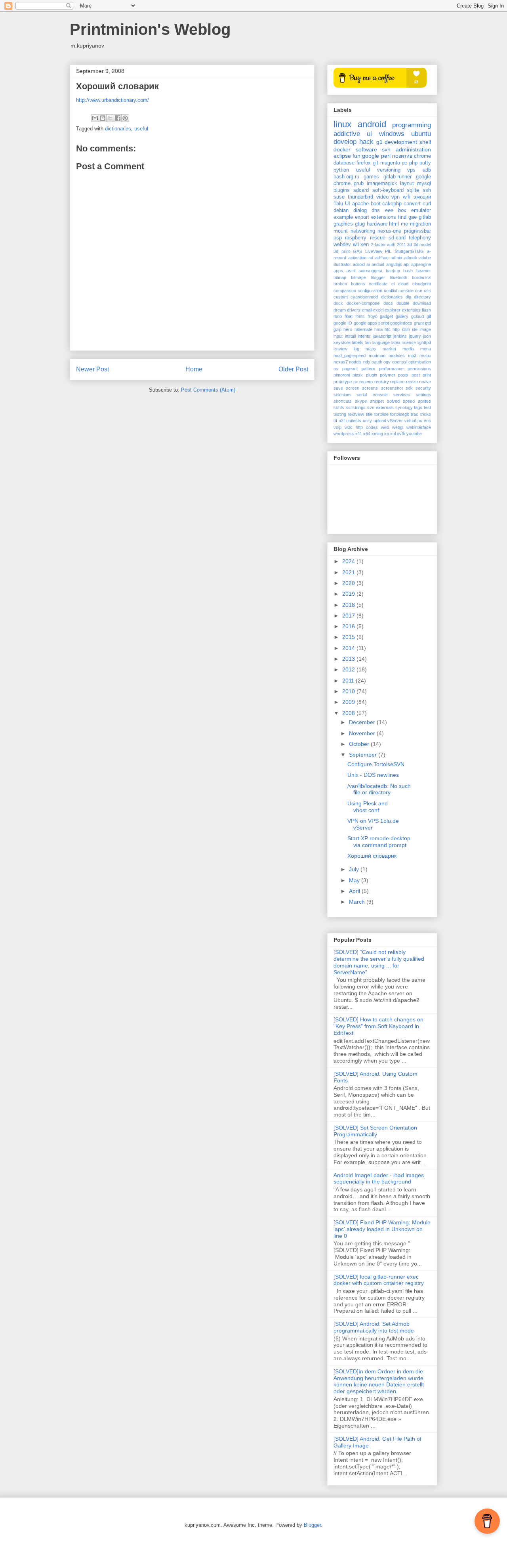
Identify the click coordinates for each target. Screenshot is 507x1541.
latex (395, 342)
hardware (377, 224)
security (423, 388)
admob (410, 257)
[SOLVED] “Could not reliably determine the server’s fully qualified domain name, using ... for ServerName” (379, 962)
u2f (342, 420)
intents (364, 336)
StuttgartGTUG (409, 251)
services (401, 394)
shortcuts (343, 401)
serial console (372, 394)
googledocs (401, 323)
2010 (349, 691)
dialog (360, 210)
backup (393, 270)
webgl (397, 427)
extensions (383, 217)
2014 (349, 648)
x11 (358, 433)
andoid (378, 264)
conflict (390, 290)
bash (408, 270)
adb (427, 170)
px (355, 381)
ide (414, 329)
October (360, 744)
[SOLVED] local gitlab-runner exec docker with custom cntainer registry (379, 1280)
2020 (349, 583)
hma (378, 329)
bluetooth (398, 277)
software (366, 149)
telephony (420, 238)
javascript (382, 336)
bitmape (358, 277)
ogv (387, 361)
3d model (422, 244)
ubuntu (421, 134)
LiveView (373, 251)
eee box (395, 210)
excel (378, 310)
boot (376, 203)
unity (367, 420)
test (427, 407)
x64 (366, 433)
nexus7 (341, 361)
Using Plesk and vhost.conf (367, 806)
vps (411, 170)
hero (347, 329)
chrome (422, 156)
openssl (399, 361)
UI (347, 203)
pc (404, 163)
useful (141, 129)
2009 (349, 702)
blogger (378, 277)
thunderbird (360, 197)
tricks (425, 414)
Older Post (293, 369)
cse (418, 290)
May (355, 880)
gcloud (417, 316)
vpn (395, 197)
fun (356, 156)
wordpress (344, 433)
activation (357, 257)
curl (427, 203)
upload (380, 420)
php (413, 163)
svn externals (380, 407)
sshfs (339, 407)
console (406, 290)
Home (193, 369)
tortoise (381, 414)
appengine (421, 264)
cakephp (392, 203)
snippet (377, 401)
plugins (342, 190)
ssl (348, 407)
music (425, 355)
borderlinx (421, 277)
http (396, 329)
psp (338, 238)
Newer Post (92, 369)
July (354, 869)
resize (412, 381)
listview (340, 348)
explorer (392, 310)
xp (386, 433)
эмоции (422, 197)
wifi (406, 197)
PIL (388, 251)
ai (368, 264)
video (382, 197)
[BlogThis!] (103, 118)
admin (396, 257)
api (406, 264)
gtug (360, 224)
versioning (388, 170)
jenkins (400, 336)
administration (413, 149)
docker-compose (363, 303)
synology (404, 407)
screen (352, 388)
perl (386, 156)
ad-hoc (382, 257)
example (343, 217)
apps (338, 270)
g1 (379, 142)
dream (340, 310)
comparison (345, 290)
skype (361, 401)
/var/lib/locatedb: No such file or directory (379, 789)
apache (360, 203)
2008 (349, 713)
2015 (349, 637)
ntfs (366, 361)
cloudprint (421, 283)
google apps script (371, 323)
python (341, 170)
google (370, 156)
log (356, 348)
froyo (372, 316)
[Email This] (95, 118)
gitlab (425, 217)
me (404, 224)
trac (414, 414)
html (394, 224)
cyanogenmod (364, 296)
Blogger (312, 1525)
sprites (424, 401)
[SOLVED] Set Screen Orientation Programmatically (375, 1131)
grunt (419, 323)
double (402, 303)
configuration (370, 290)
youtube (414, 433)
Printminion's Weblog (150, 29)
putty (425, 163)
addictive (347, 134)
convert (412, 203)
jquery (415, 336)
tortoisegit (399, 414)
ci (393, 283)
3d (409, 244)
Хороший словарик (371, 856)
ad (370, 257)
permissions (419, 368)
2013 (349, 659)
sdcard (361, 190)
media (408, 348)
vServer (395, 420)
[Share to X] (110, 118)
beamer (423, 270)
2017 (349, 615)
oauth (377, 361)
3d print (342, 251)
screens (370, 388)
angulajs (394, 264)
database (344, 163)
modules (397, 355)
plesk (358, 375)
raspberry (355, 238)
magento (390, 163)
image (425, 329)
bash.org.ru (346, 177)
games (371, 177)
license (409, 342)
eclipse (342, 156)
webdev (342, 244)
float (349, 316)
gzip (337, 329)
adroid (359, 264)
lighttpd (424, 342)
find (402, 217)
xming (377, 433)
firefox (363, 163)
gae (412, 217)
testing (340, 414)
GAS (357, 251)
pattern (368, 368)
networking (363, 231)
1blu (338, 203)
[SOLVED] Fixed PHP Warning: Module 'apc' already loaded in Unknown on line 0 (382, 1229)
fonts (360, 316)
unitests (353, 420)
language (381, 342)
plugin (371, 375)
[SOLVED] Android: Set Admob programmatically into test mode (374, 1327)
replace (397, 381)
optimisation (419, 361)
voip (337, 427)
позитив (402, 156)
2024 (349, 561)
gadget (386, 316)
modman (377, 355)
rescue (377, 238)
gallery (402, 316)
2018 (349, 605)
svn (386, 149)
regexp (366, 381)
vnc (427, 420)
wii (356, 244)
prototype (343, 381)
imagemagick (382, 183)
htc (388, 329)
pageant (350, 368)
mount (341, 231)
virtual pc (413, 420)
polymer (387, 375)
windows (391, 134)
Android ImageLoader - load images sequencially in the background (379, 1178)
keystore (342, 342)
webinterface (418, 427)
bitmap (340, 277)
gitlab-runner (397, 177)
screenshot (392, 388)
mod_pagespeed (350, 355)
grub (359, 183)
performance (391, 368)
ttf (335, 420)
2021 (349, 572)
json (427, 336)
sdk (409, 388)
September (363, 754)
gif (429, 316)
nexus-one (389, 231)
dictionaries (118, 129)
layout (407, 183)
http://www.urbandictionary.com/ (112, 100)
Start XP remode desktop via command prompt (378, 841)
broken (340, 283)
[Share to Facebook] (118, 118)
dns (376, 210)
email (367, 310)
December (363, 722)
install (350, 336)
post (416, 375)
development (401, 142)
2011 (401, 244)
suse (339, 197)
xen (364, 244)
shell (425, 142)
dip (408, 296)
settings (423, 394)
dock (338, 303)
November (363, 733)
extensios (411, 310)
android (372, 124)
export (362, 217)
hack (366, 141)
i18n (406, 329)
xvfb (401, 433)
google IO (343, 323)
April (355, 891)
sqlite (413, 190)
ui (369, 134)
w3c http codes (361, 427)
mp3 (412, 355)
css (427, 290)
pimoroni (342, 375)
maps (371, 348)
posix (403, 375)
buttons (358, 283)
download (422, 303)
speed (409, 401)
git (375, 163)
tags (418, 407)
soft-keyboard (388, 190)
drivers (353, 310)
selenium (342, 394)
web (385, 427)
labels (357, 342)
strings (359, 407)
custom (341, 296)
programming (411, 125)
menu (425, 348)
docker (342, 149)
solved (393, 401)
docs (388, 303)
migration (420, 224)
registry (381, 381)
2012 (349, 669)
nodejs (355, 361)
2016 (349, 626)
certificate (378, 283)
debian (341, 210)
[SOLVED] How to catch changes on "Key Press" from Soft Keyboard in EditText (378, 1026)
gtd (428, 323)
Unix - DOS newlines (373, 775)
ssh (427, 190)
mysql (424, 183)
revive (425, 381)
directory (422, 296)
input (338, 336)
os (336, 368)
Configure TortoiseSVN (375, 764)
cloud (403, 283)
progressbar (417, 231)
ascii (351, 270)
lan (368, 342)
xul (393, 433)
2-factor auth (383, 244)
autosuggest (370, 270)
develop (345, 141)
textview (356, 414)
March (357, 902)
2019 (349, 594)
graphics (343, 224)
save (338, 388)
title (369, 414)
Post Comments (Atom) (208, 390)
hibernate (363, 329)
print (427, 375)
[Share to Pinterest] (125, 118)
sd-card (397, 238)
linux (342, 124)
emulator (421, 210)
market (389, 348)
